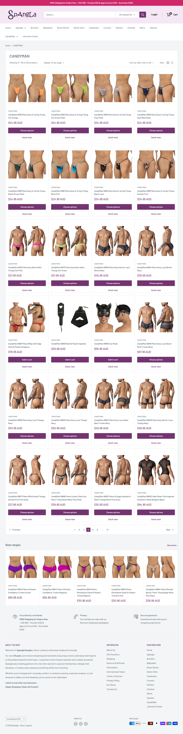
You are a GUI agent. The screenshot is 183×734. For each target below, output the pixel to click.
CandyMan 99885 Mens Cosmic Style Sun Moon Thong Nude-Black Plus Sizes (68, 498)
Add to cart (27, 359)
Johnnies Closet (30, 36)
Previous (16, 529)
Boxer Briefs (63, 27)
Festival (131, 27)
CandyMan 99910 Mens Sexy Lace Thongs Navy (69, 421)
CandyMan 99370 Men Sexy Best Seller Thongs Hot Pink (25, 269)
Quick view (27, 137)
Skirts (142, 27)
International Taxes (116, 671)
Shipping (111, 658)
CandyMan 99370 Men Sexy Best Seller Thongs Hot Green (68, 269)
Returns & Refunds (116, 663)
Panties (119, 27)
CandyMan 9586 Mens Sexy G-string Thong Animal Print (155, 192)
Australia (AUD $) (13, 719)
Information (112, 667)
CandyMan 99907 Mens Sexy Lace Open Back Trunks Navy (111, 421)
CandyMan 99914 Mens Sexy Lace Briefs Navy (154, 269)
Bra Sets (35, 27)
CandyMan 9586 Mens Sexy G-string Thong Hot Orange (26, 116)
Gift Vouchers (113, 654)
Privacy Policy (113, 680)
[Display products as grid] (168, 63)
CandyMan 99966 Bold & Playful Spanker (68, 343)
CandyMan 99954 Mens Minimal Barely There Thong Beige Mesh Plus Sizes (159, 592)
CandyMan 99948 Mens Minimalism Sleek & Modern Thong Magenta (89, 592)
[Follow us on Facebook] (76, 724)
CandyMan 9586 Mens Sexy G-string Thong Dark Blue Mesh (155, 116)
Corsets (107, 27)
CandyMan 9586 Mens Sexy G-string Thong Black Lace (112, 192)
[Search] (142, 15)
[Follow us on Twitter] (81, 724)
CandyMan (10, 36)
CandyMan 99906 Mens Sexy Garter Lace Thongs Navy (155, 421)
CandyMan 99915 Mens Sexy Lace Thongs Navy (26, 421)
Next (168, 529)
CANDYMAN (18, 45)
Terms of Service (114, 676)
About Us (111, 650)
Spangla (19, 27)
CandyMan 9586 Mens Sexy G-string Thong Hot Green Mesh (69, 116)
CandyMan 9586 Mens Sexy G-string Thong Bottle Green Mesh (26, 192)
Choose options (27, 130)
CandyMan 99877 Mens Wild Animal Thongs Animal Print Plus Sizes (26, 498)
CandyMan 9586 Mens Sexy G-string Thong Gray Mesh (112, 116)
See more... (172, 545)
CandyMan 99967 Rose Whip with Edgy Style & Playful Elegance (24, 345)
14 (108, 529)
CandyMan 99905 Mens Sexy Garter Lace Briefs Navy (112, 269)
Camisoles (94, 27)
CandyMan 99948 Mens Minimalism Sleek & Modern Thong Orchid (123, 592)
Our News (111, 684)
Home (8, 27)
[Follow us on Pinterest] (86, 724)
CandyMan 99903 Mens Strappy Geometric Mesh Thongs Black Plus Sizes (112, 498)
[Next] (177, 577)
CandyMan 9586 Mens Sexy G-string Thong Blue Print (69, 192)
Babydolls (48, 27)
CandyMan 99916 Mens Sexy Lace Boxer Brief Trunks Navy (154, 345)
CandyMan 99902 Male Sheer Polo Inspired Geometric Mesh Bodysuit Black (155, 498)
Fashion (153, 27)
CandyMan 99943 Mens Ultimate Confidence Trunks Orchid (22, 591)
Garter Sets (79, 27)
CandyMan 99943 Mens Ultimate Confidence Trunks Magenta (56, 591)
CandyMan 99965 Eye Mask (105, 343)
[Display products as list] (172, 63)
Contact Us (112, 689)
